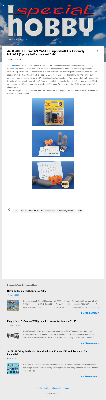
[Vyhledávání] (102, 7)
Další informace (90, 313)
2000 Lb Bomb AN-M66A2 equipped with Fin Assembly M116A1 (47, 211)
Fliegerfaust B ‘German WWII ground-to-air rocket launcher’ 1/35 (41, 321)
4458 (14, 65)
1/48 (15, 211)
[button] (97, 51)
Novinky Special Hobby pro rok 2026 (26, 291)
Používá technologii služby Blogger (54, 388)
